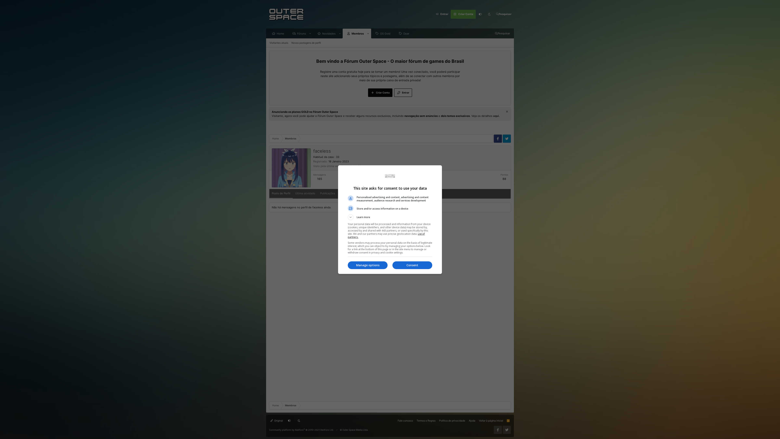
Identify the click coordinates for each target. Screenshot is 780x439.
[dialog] (390, 219)
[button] (390, 217)
